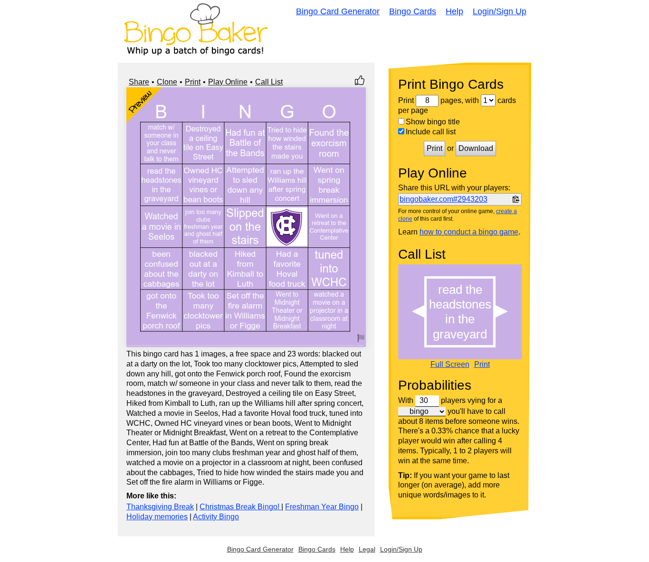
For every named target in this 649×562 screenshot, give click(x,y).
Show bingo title (433, 122)
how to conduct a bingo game (469, 232)
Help (454, 11)
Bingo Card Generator (338, 11)
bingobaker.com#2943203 (443, 199)
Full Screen (449, 364)
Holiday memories (157, 517)
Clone (167, 82)
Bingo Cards (412, 11)
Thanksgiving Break (160, 507)
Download (475, 148)
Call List (269, 82)
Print (192, 82)
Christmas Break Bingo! (240, 507)
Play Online (228, 82)
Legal (367, 549)
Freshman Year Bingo (322, 507)
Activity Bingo (216, 517)
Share (139, 82)
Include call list (431, 132)
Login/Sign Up (499, 11)
